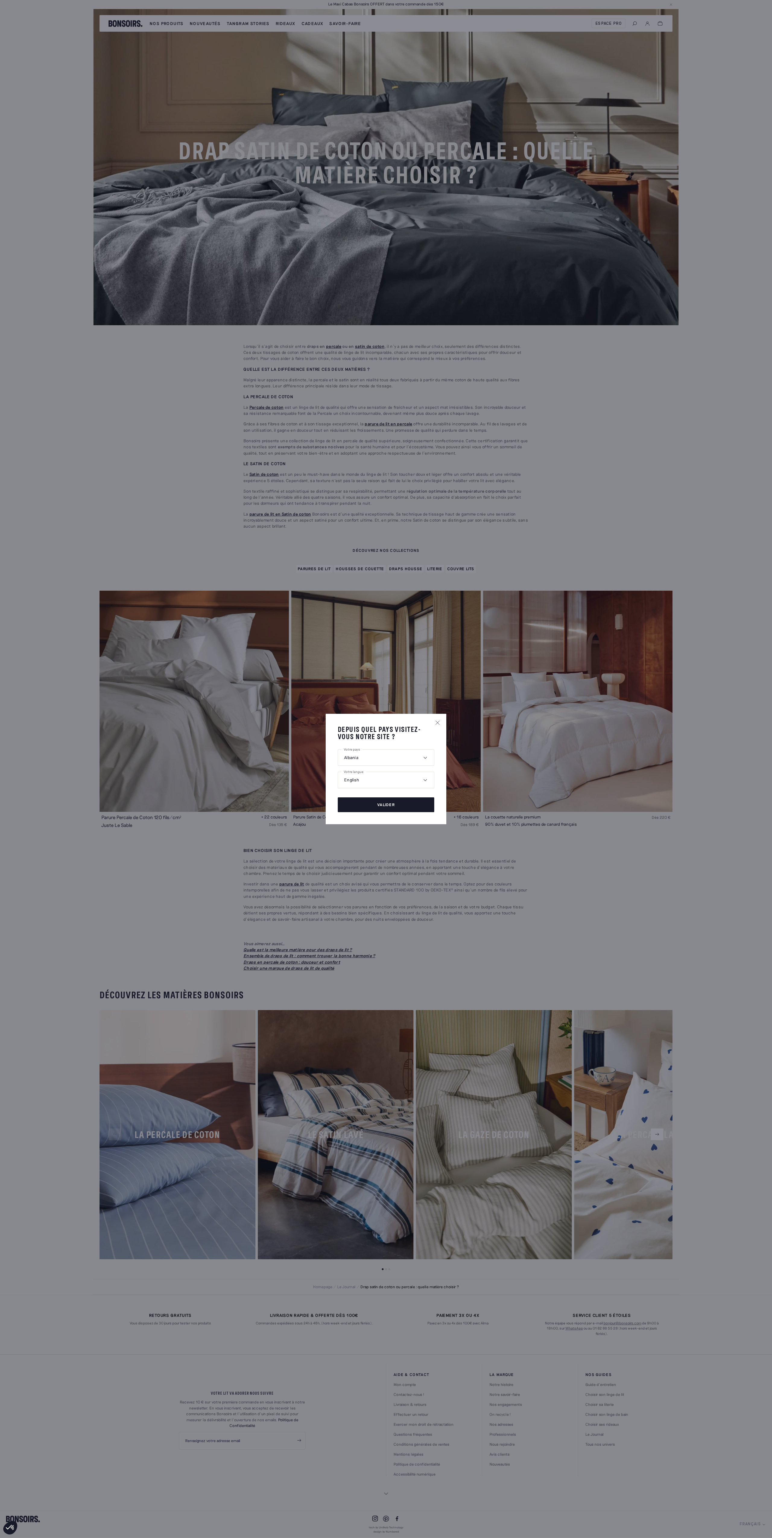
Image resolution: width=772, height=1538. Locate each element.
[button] (10, 1528)
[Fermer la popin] (437, 722)
